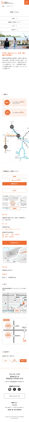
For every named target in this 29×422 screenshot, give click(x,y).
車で (13, 26)
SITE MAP (14, 405)
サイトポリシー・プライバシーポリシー (14, 407)
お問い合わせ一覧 (14, 396)
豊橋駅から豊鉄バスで (13, 22)
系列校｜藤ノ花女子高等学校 (14, 409)
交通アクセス (10, 6)
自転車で (13, 29)
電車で (13, 18)
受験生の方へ (14, 402)
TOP (3, 6)
